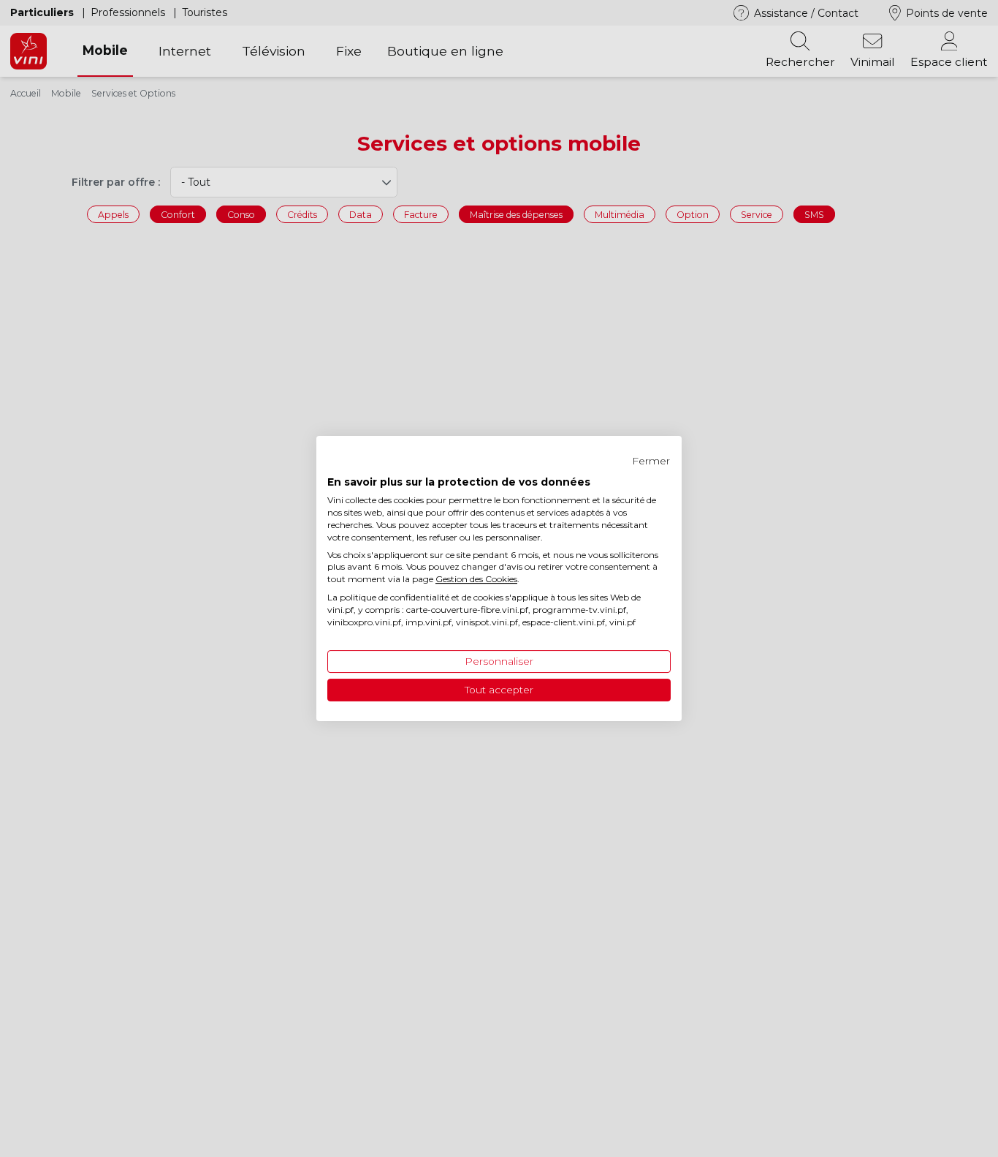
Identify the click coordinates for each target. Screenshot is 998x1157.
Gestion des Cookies (476, 578)
